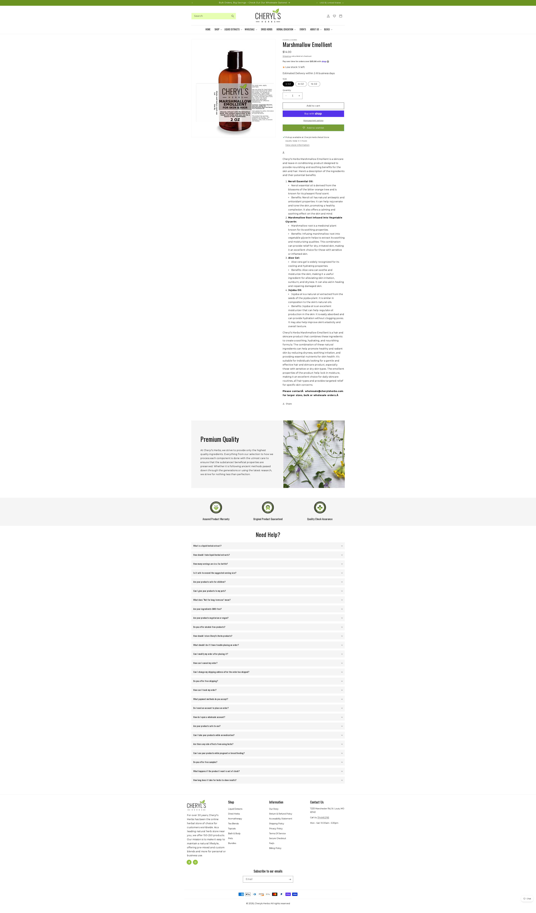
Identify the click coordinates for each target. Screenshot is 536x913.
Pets (230, 838)
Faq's (271, 843)
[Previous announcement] (192, 2)
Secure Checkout (277, 838)
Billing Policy (275, 848)
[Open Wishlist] (334, 16)
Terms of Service (277, 833)
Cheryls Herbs (262, 903)
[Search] (233, 16)
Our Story (273, 809)
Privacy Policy (276, 828)
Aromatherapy (235, 819)
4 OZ (288, 84)
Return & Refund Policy (280, 814)
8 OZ (301, 84)
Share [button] (289, 404)
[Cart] (341, 16)
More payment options (313, 120)
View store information (297, 145)
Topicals (232, 828)
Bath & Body (234, 833)
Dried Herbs (234, 814)
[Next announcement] (317, 2)
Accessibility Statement (280, 819)
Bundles (232, 843)
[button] (218, 29)
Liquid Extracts (235, 809)
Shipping (287, 56)
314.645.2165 (323, 817)
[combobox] (213, 16)
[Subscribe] (290, 879)
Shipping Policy (276, 823)
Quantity (287, 90)
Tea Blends (233, 823)
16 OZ (314, 84)
